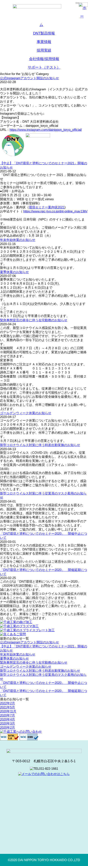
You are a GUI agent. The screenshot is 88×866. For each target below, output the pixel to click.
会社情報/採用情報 (44, 59)
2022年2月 (7, 703)
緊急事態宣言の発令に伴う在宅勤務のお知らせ (33, 320)
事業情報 (44, 42)
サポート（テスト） (44, 67)
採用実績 (44, 50)
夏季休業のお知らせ (14, 272)
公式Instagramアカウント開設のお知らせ (29, 78)
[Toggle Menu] (77, 3)
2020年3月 (7, 723)
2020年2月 (7, 727)
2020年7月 (7, 715)
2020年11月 (8, 711)
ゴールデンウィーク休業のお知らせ (25, 413)
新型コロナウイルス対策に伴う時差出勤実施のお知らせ (40, 445)
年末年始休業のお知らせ (17, 240)
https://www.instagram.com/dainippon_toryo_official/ (46, 129)
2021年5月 (7, 707)
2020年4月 (7, 719)
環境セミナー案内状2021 (47, 207)
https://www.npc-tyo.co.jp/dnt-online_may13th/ (55, 211)
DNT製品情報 (44, 33)
